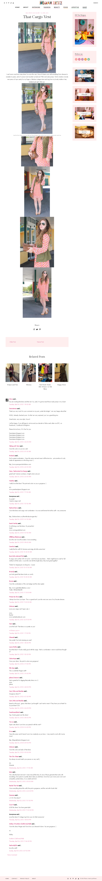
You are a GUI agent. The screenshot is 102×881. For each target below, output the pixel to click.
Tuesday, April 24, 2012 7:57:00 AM (20, 504)
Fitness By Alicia (14, 597)
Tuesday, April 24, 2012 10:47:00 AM (20, 567)
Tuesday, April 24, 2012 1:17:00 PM (20, 633)
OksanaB (11, 637)
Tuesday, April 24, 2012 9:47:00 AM (20, 533)
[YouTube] (88, 59)
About (25, 7)
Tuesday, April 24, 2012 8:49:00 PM (20, 743)
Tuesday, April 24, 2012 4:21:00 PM (20, 697)
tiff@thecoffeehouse (15, 537)
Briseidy (11, 572)
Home (17, 7)
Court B (11, 805)
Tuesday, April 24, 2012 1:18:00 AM (20, 404)
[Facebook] (76, 59)
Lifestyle (75, 7)
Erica (10, 731)
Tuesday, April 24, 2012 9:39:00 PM (20, 752)
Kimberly (12, 456)
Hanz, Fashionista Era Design (18, 471)
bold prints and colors (32, 13)
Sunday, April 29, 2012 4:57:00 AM (19, 851)
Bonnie (11, 581)
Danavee (12, 795)
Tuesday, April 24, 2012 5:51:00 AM (20, 451)
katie (10, 772)
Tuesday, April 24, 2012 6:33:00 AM (20, 477)
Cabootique (12, 658)
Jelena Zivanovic (14, 678)
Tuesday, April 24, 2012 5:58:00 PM (20, 718)
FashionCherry (13, 508)
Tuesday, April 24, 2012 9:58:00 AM (20, 542)
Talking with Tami (14, 446)
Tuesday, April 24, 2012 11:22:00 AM (20, 602)
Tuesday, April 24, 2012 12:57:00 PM (20, 620)
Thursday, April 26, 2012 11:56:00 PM (20, 841)
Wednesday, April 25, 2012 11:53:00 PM (21, 810)
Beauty (57, 7)
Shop (85, 7)
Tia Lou (11, 722)
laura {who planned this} (16, 556)
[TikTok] (85, 59)
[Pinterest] (82, 59)
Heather (11, 481)
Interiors (36, 7)
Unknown (12, 606)
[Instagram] (79, 59)
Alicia (11, 399)
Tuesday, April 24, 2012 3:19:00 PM (20, 673)
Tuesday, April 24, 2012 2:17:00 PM (20, 664)
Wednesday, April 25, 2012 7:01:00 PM (21, 801)
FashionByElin (13, 845)
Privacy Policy (24, 878)
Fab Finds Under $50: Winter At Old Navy (45, 387)
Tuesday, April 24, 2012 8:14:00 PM (20, 727)
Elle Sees (12, 668)
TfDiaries (86, 878)
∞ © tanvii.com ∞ (14, 631)
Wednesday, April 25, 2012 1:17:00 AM (21, 768)
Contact (14, 878)
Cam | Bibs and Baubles (16, 691)
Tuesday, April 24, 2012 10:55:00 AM (20, 577)
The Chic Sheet (14, 756)
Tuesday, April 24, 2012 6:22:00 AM (20, 467)
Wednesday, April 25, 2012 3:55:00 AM (21, 781)
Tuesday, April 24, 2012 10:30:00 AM (20, 552)
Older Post (13, 342)
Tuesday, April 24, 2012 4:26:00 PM (20, 708)
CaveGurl (12, 546)
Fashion (47, 7)
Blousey (28, 385)
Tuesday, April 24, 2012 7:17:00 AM (20, 492)
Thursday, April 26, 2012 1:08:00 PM (20, 820)
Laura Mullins (13, 647)
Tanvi (10, 624)
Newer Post (40, 342)
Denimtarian (13, 409)
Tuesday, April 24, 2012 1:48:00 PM (20, 643)
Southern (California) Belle (16, 839)
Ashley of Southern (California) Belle (20, 824)
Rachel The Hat (14, 786)
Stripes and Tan (12, 385)
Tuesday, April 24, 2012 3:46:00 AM (20, 442)
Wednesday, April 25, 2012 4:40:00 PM (21, 791)
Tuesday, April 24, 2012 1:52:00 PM (20, 654)
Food (65, 7)
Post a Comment (12, 855)
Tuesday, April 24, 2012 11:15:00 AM (20, 593)
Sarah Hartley (13, 523)
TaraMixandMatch (14, 712)
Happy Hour (61, 385)
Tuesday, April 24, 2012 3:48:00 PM (20, 687)
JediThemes (94, 878)
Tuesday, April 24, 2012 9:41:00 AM (20, 519)
